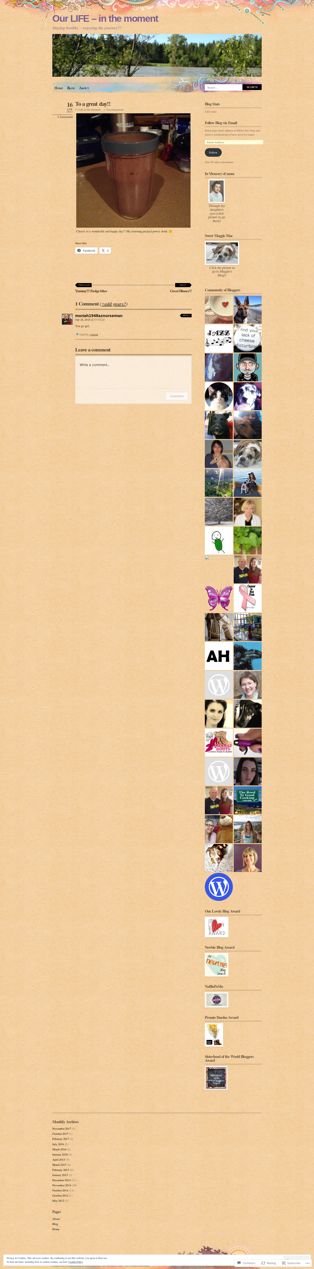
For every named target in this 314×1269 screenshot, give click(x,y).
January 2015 (60, 1175)
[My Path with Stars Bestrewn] (248, 685)
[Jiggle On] (248, 714)
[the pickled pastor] (219, 541)
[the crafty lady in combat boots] (219, 743)
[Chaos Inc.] (219, 569)
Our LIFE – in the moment (105, 18)
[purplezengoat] (248, 367)
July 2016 (58, 1144)
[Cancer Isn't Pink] (248, 598)
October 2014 (60, 1190)
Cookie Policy (76, 1261)
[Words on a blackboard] (219, 714)
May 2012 (58, 1201)
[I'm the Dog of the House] (248, 425)
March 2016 (59, 1149)
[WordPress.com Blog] (219, 887)
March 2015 (59, 1165)
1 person (93, 334)
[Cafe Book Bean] (219, 310)
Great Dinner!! (181, 289)
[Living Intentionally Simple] (248, 771)
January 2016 (60, 1154)
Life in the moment (90, 109)
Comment (176, 396)
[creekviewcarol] (219, 396)
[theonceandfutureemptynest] (219, 512)
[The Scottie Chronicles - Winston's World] (219, 425)
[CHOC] (219, 367)
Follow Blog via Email (221, 122)
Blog (71, 87)
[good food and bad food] (248, 569)
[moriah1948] (219, 800)
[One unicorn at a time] (219, 771)
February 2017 (60, 1139)
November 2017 (61, 1128)
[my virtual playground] (248, 627)
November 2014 (61, 1185)
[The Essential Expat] (248, 310)
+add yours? (113, 304)
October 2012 (60, 1195)
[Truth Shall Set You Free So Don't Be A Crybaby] (219, 627)
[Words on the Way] (248, 858)
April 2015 (58, 1159)
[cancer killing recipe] (248, 512)
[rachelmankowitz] (219, 454)
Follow (213, 152)
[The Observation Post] (219, 339)
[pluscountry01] (248, 339)
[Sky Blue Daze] (248, 656)
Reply (186, 315)
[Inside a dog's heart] (248, 396)
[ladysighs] (219, 598)
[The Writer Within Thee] (219, 685)
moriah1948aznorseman (99, 315)
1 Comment (65, 117)
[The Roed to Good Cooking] (248, 800)
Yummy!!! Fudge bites (91, 289)
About (84, 87)
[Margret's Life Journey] (219, 829)
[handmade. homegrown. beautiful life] (219, 483)
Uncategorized (114, 109)
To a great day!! (92, 103)
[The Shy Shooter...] (248, 743)
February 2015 (60, 1170)
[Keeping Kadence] (248, 541)
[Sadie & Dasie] (219, 858)
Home (58, 87)
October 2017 (60, 1134)
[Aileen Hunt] (219, 656)
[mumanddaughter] (248, 829)
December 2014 (61, 1180)
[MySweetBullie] (248, 454)
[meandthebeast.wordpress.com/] (248, 483)
